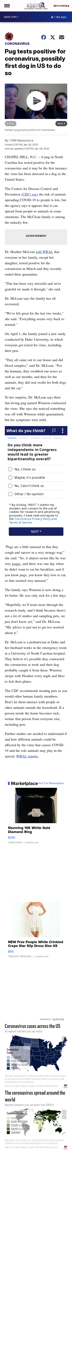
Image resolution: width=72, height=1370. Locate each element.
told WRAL (44, 251)
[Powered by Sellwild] (58, 1019)
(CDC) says (29, 194)
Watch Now (60, 6)
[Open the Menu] (6, 5)
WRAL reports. (27, 756)
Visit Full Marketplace (51, 783)
